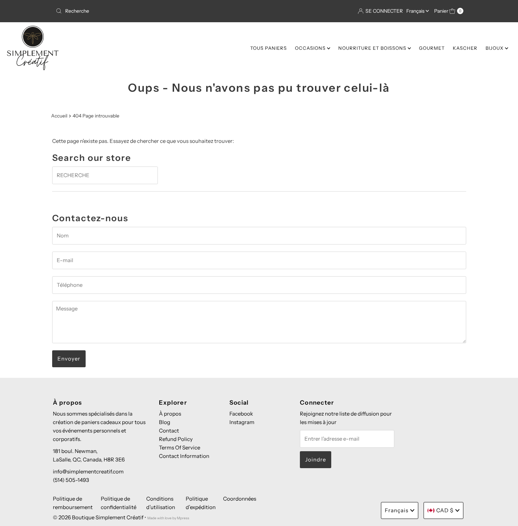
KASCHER (465, 48)
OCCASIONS (311, 48)
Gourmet (432, 48)
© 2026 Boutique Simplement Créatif (98, 517)
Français (416, 11)
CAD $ (445, 510)
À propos (170, 413)
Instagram (241, 422)
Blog (164, 422)
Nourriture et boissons (373, 48)
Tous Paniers (268, 48)
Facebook (241, 413)
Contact (169, 430)
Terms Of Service (179, 447)
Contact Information (184, 456)
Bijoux (495, 48)
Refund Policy (176, 439)
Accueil (59, 116)
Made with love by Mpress (168, 518)
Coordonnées (239, 498)
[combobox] (154, 11)
